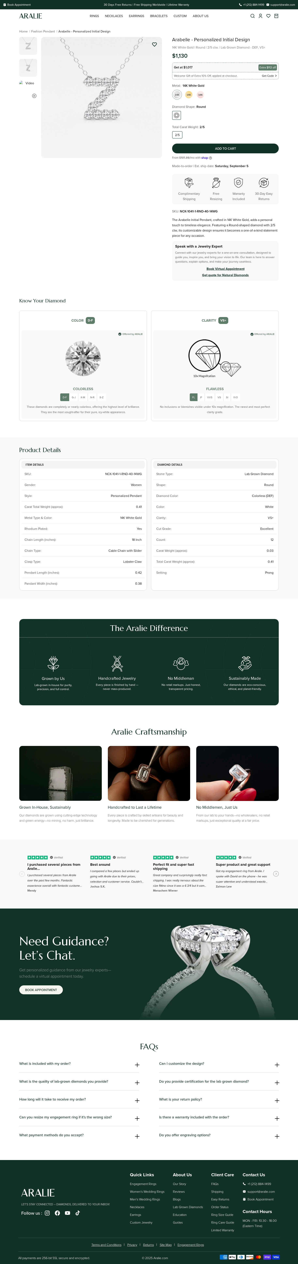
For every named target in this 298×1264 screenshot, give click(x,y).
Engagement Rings (143, 1184)
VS (219, 397)
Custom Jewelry (141, 1222)
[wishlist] (268, 15)
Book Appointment (19, 5)
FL (193, 397)
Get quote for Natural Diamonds (225, 275)
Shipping (217, 1191)
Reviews (179, 1191)
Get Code (268, 76)
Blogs (177, 1199)
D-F (65, 397)
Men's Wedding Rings (145, 1199)
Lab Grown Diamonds (188, 1207)
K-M (83, 397)
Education (180, 1214)
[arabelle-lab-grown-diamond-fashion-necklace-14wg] (154, 45)
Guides (178, 1222)
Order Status (219, 1207)
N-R (92, 397)
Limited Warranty (222, 1230)
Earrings (135, 1214)
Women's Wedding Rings (147, 1191)
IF (201, 397)
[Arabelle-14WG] (177, 94)
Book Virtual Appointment (225, 268)
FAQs (215, 1184)
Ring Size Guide (222, 1214)
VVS (209, 397)
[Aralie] (54, 15)
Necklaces (137, 1207)
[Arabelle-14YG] (188, 94)
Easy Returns (220, 1199)
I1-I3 (235, 397)
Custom (180, 16)
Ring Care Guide (222, 1222)
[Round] (176, 115)
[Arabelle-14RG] (200, 94)
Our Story (179, 1184)
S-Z (102, 397)
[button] (94, 16)
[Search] (252, 15)
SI (227, 397)
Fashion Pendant (43, 31)
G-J (74, 397)
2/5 (177, 135)
